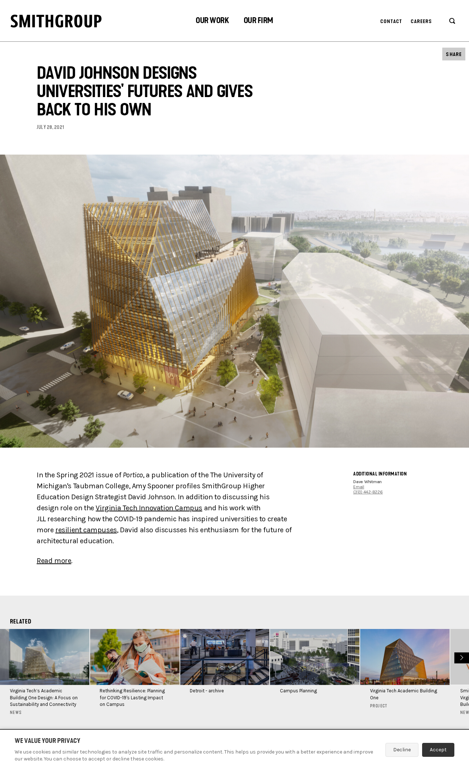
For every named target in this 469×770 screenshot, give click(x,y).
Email (358, 486)
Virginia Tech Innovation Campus (149, 508)
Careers (421, 21)
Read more (54, 560)
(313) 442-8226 (368, 492)
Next (461, 657)
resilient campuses (86, 530)
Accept (438, 750)
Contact (391, 21)
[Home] (56, 21)
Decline (402, 750)
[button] (212, 21)
